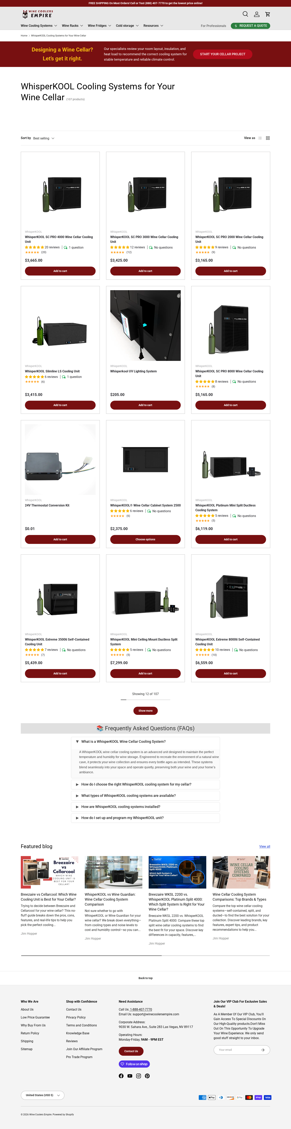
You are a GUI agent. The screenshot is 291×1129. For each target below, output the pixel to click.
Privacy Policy (76, 1017)
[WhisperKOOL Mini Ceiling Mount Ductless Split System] (145, 594)
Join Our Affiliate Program (84, 1049)
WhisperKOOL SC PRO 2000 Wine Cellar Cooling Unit (229, 239)
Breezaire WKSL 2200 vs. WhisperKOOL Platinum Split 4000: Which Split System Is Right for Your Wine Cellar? (176, 901)
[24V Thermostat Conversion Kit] (60, 459)
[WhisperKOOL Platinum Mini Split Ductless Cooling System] (230, 459)
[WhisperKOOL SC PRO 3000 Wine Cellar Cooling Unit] (145, 191)
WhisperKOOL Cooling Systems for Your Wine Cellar (58, 35)
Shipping (27, 1041)
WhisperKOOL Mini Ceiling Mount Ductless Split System (143, 642)
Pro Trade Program (79, 1057)
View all (264, 846)
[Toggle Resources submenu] (161, 25)
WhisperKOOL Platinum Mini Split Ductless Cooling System (225, 507)
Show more (146, 710)
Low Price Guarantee (35, 1017)
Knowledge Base (77, 1033)
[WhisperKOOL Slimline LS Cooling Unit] (60, 325)
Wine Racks (70, 26)
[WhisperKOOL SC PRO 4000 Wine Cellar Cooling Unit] (60, 191)
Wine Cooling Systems (36, 26)
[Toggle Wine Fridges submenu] (109, 25)
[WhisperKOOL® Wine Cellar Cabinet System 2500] (145, 459)
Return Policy (30, 1033)
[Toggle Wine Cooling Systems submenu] (55, 25)
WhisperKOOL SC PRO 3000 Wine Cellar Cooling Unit (144, 239)
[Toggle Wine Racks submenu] (81, 25)
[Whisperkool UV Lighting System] (145, 325)
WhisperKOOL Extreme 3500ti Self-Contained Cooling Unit (57, 642)
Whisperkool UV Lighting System (133, 371)
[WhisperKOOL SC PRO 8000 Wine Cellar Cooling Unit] (230, 325)
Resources (151, 26)
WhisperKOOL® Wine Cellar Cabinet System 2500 (145, 505)
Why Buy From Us (33, 1025)
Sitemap (26, 1049)
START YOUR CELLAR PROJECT (222, 54)
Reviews (72, 1041)
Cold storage (125, 26)
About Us (27, 1009)
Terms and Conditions (81, 1025)
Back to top (146, 978)
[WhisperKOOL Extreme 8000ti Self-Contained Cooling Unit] (230, 594)
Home (24, 35)
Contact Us (73, 1009)
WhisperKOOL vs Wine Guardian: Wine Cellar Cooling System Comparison (110, 899)
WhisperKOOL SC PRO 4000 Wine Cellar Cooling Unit (59, 239)
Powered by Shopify (63, 1114)
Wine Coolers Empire (40, 1114)
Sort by (26, 138)
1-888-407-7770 (140, 1009)
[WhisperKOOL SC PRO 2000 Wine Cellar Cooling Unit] (230, 191)
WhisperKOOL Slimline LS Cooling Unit (52, 371)
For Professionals (213, 26)
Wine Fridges (97, 26)
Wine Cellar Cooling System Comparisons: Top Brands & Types (239, 896)
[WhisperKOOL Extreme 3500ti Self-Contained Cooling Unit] (60, 594)
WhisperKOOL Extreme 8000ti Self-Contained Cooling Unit (227, 642)
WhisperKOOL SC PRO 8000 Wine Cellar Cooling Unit (229, 373)
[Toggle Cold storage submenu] (137, 25)
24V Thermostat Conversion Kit (47, 505)
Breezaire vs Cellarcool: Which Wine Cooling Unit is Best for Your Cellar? (49, 896)
